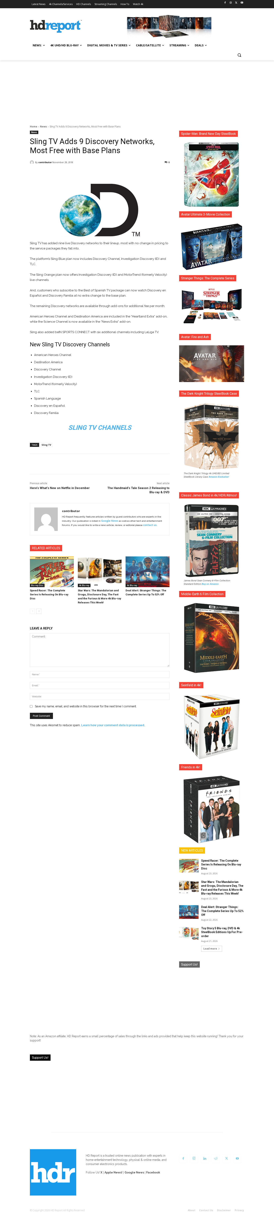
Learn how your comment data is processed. (113, 725)
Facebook (153, 1172)
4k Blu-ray (84, 585)
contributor (45, 162)
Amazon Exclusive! (219, 476)
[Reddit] (216, 1159)
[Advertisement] (137, 90)
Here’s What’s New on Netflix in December (60, 488)
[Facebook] (225, 3)
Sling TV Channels (99, 427)
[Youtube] (241, 3)
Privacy (239, 1210)
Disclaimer (224, 1210)
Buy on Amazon (210, 584)
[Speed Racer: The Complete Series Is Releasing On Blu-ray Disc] (52, 571)
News (43, 126)
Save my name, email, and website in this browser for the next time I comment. (86, 706)
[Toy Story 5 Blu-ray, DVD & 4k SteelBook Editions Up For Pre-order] (189, 933)
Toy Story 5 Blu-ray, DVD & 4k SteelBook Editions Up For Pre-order (222, 932)
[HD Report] (56, 26)
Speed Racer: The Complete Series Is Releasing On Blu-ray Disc (49, 594)
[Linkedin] (205, 1159)
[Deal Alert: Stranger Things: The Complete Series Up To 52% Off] (147, 571)
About (191, 1210)
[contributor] (32, 162)
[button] (239, 55)
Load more (210, 948)
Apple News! (113, 1172)
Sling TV (46, 444)
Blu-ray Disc (37, 585)
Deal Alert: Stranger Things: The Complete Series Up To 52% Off (222, 910)
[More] (135, 173)
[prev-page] (32, 611)
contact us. (150, 525)
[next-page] (38, 611)
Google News (109, 521)
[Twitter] (236, 3)
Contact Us (206, 1210)
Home (33, 126)
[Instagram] (230, 3)
